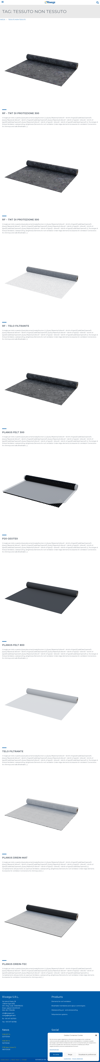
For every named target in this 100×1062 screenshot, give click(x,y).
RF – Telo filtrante (15, 325)
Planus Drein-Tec (14, 964)
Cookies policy (5, 1059)
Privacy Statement (77, 1058)
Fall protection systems (59, 1014)
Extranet (24, 1059)
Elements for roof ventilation (61, 1001)
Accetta (56, 1054)
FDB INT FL (6, 1041)
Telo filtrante (12, 751)
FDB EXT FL (6, 1034)
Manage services (54, 1049)
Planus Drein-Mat (15, 857)
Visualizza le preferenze (87, 1054)
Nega (70, 1054)
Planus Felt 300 (13, 432)
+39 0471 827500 (10, 1018)
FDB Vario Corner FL (9, 1047)
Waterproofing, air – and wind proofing (64, 1010)
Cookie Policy (67, 1058)
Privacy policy (15, 1059)
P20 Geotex (10, 538)
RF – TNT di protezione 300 (20, 113)
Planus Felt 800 (13, 645)
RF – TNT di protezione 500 (20, 219)
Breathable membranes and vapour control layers (68, 1006)
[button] (96, 1035)
